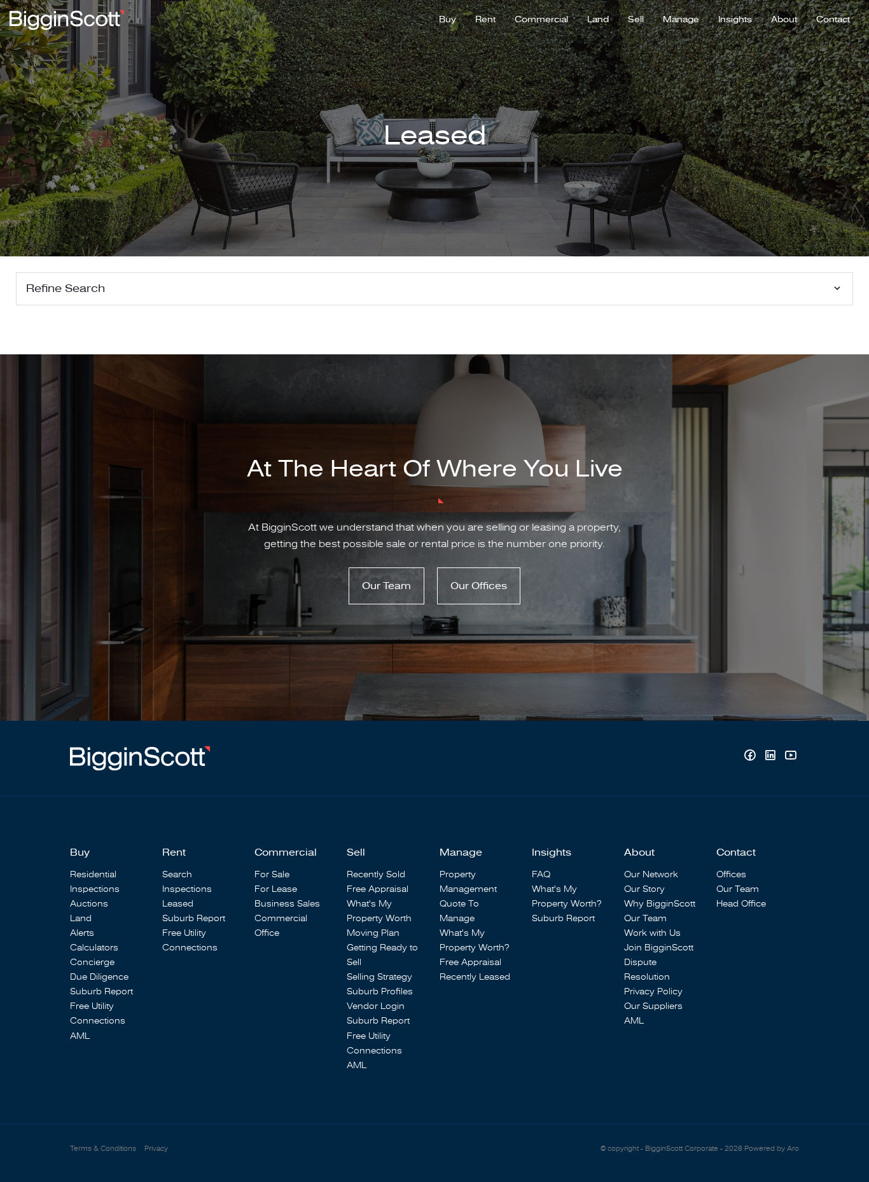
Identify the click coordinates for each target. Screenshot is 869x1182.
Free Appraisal (377, 889)
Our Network (651, 874)
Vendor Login (376, 1006)
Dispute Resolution (647, 969)
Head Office (741, 903)
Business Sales (287, 903)
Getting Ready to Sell (382, 955)
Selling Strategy (379, 976)
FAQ (541, 874)
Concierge (92, 962)
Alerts (82, 933)
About (784, 20)
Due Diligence (99, 976)
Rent (485, 20)
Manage (681, 20)
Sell (636, 20)
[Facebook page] (751, 757)
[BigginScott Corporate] (67, 19)
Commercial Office (280, 925)
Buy (447, 20)
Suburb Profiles (380, 991)
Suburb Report (101, 991)
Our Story (644, 889)
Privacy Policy (653, 991)
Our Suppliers (653, 1006)
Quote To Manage (459, 911)
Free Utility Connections (97, 1013)
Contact (833, 20)
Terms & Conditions (103, 1148)
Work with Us (652, 933)
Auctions (89, 903)
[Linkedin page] (771, 757)
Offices (731, 874)
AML (80, 1036)
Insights (735, 20)
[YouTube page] (790, 757)
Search (177, 874)
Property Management (468, 881)
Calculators (94, 947)
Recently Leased (475, 976)
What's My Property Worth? (474, 940)
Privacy (156, 1148)
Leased (177, 903)
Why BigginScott (659, 903)
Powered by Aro (771, 1148)
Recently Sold (376, 874)
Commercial (541, 20)
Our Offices (478, 586)
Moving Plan (373, 933)
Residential (93, 874)
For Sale (271, 874)
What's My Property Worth (379, 911)
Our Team (386, 586)
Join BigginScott (658, 947)
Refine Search (65, 288)
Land (598, 20)
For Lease (275, 889)
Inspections (95, 889)
